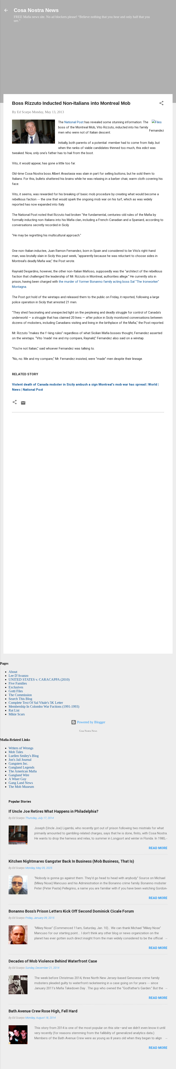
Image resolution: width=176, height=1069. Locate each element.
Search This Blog (20, 699)
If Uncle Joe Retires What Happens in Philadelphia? (53, 811)
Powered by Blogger (90, 722)
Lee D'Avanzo (18, 675)
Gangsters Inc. (18, 763)
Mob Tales (16, 752)
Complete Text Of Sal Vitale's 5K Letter (36, 702)
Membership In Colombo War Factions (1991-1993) (44, 706)
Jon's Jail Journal (20, 759)
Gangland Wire (19, 775)
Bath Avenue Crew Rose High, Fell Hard (43, 1011)
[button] (161, 104)
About (13, 672)
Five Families (18, 683)
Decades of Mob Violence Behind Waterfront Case (53, 961)
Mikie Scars (17, 714)
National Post (73, 122)
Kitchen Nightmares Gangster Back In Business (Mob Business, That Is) (71, 861)
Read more (158, 848)
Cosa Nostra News (36, 10)
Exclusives (16, 687)
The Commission (20, 695)
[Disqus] (88, 474)
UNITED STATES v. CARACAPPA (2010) (39, 679)
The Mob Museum (21, 786)
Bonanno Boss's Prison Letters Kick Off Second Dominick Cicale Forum (71, 911)
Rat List (14, 710)
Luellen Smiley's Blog (24, 756)
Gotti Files (16, 691)
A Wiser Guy (17, 779)
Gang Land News (21, 783)
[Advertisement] (88, 61)
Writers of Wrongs (21, 748)
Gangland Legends (21, 767)
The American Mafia (23, 771)
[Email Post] (23, 404)
